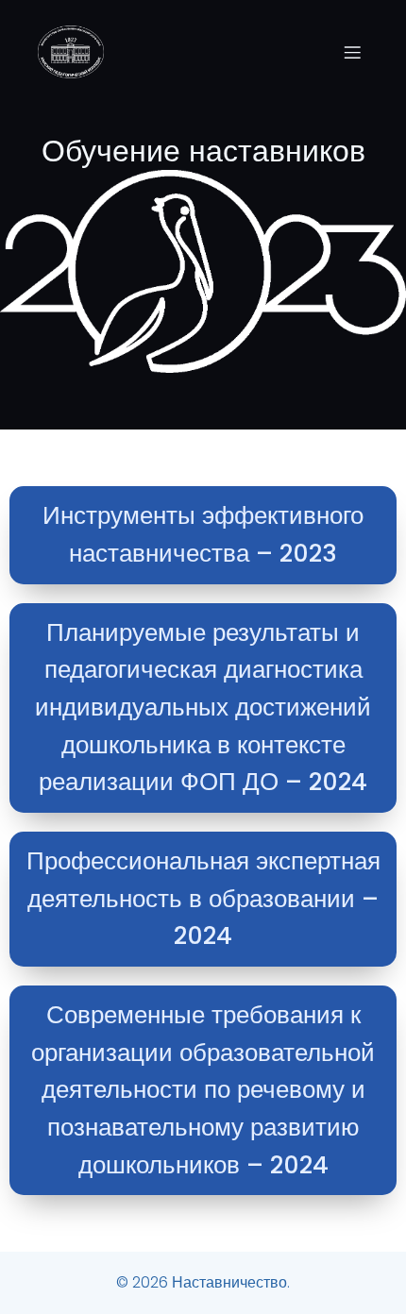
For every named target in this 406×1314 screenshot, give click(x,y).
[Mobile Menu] (352, 52)
